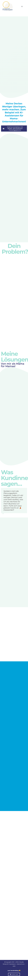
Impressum (12, 964)
